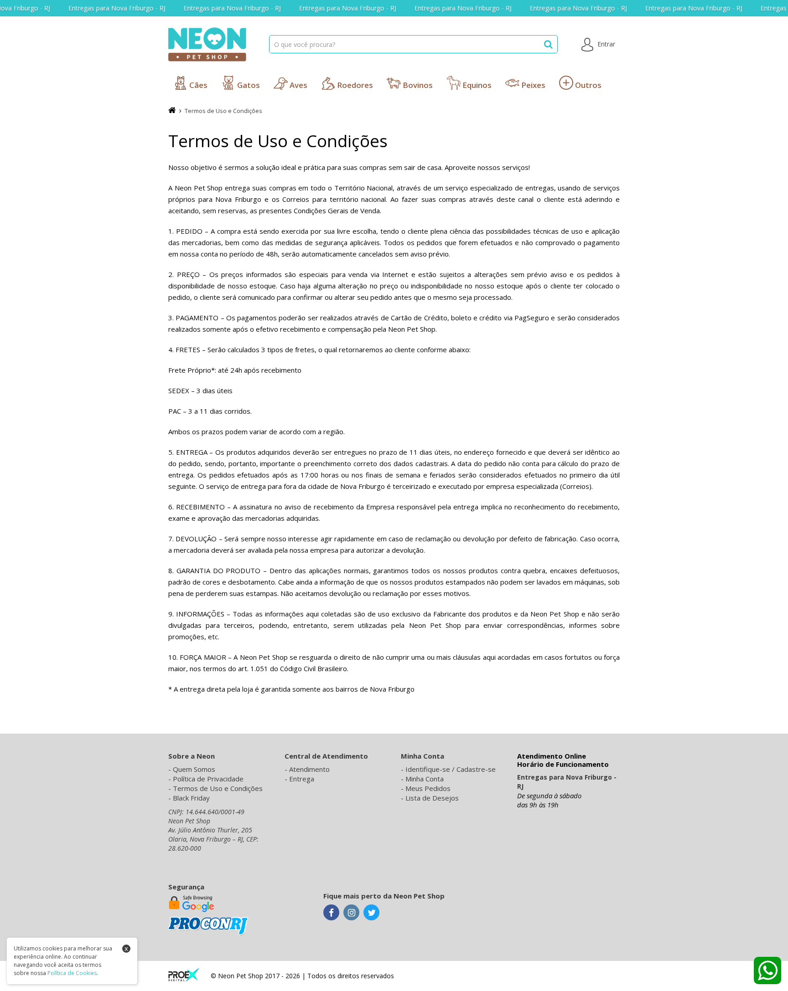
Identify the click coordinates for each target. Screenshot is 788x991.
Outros (587, 85)
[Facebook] (331, 913)
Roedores (354, 85)
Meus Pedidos (428, 788)
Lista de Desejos (432, 797)
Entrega (301, 778)
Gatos (247, 85)
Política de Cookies (72, 973)
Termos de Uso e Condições (223, 111)
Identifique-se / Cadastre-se (450, 769)
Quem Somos (194, 769)
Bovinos (417, 85)
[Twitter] (371, 913)
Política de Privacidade (208, 778)
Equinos (476, 85)
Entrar (605, 44)
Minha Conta (424, 778)
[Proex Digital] (183, 974)
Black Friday (191, 797)
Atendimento (309, 769)
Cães (197, 85)
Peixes (532, 85)
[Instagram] (351, 913)
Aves (297, 85)
